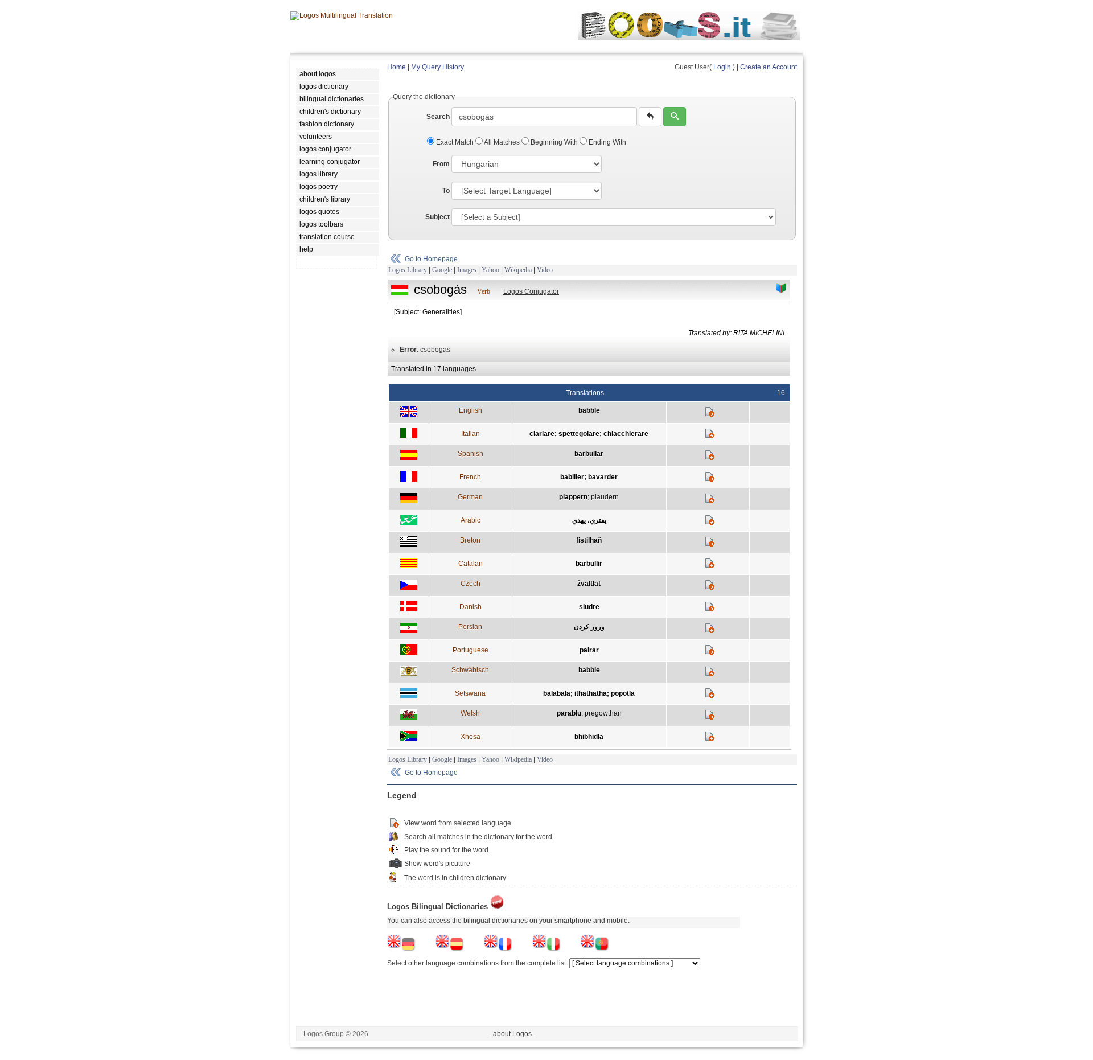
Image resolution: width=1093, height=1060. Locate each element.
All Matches (502, 142)
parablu (569, 713)
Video (545, 270)
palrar (589, 650)
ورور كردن (589, 627)
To (446, 191)
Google (442, 270)
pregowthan (603, 713)
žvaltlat (589, 583)
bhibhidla (588, 737)
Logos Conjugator (531, 291)
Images (466, 270)
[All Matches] (781, 288)
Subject (437, 217)
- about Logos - (512, 1034)
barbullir (589, 564)
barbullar (588, 454)
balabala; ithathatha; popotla (589, 693)
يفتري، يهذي (589, 520)
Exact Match (454, 142)
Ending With (606, 142)
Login (722, 67)
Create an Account (768, 67)
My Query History (437, 67)
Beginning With (554, 142)
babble (589, 410)
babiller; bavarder (589, 477)
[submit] (674, 116)
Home (396, 67)
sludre (589, 607)
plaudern (605, 497)
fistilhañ (589, 540)
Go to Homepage (431, 259)
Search (438, 117)
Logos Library (407, 270)
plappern (573, 497)
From (441, 164)
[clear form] (650, 116)
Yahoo (490, 270)
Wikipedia (518, 270)
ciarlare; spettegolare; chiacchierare (588, 434)
